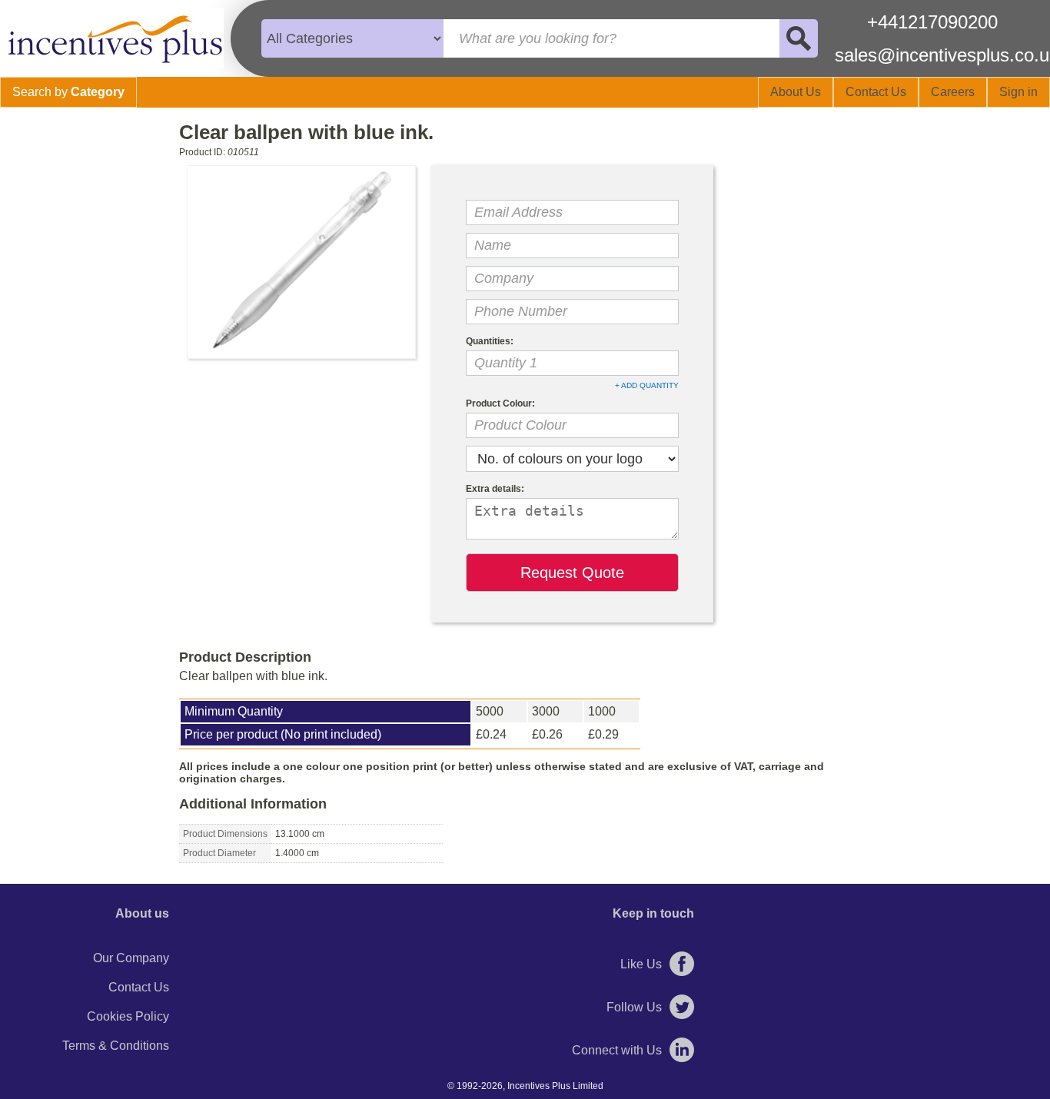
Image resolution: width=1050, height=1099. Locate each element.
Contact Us (138, 987)
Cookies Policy (128, 1016)
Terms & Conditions (115, 1045)
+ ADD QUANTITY (647, 385)
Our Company (131, 958)
